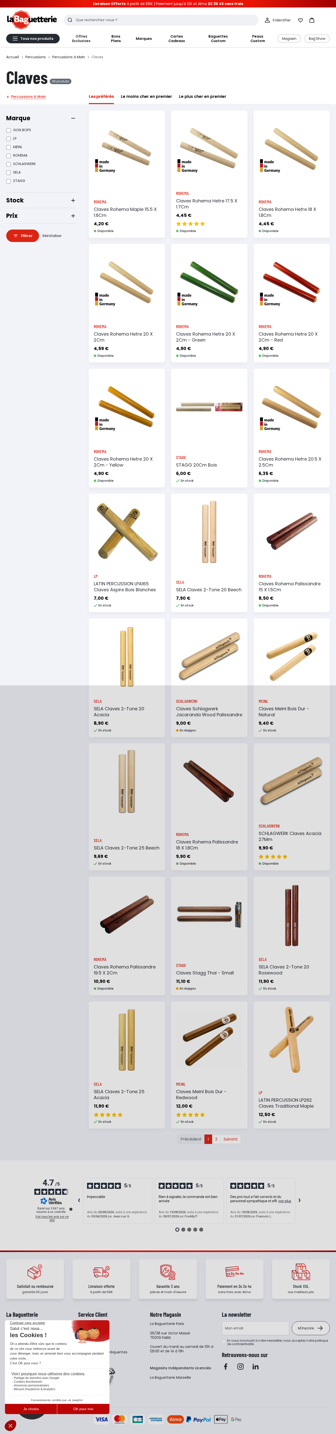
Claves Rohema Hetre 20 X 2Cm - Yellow (123, 462)
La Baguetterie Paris (167, 1323)
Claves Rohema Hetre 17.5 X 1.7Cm (206, 204)
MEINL (17, 147)
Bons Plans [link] (116, 38)
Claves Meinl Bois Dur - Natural (284, 712)
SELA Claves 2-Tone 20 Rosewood (284, 970)
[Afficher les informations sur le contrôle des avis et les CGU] (71, 1209)
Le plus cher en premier (202, 96)
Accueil (12, 57)
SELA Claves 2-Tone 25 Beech (126, 848)
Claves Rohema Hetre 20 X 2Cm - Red (288, 337)
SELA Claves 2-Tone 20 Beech (208, 590)
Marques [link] (144, 38)
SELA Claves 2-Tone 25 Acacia (119, 1094)
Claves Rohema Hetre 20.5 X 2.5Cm (290, 462)
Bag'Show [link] (317, 38)
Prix (12, 216)
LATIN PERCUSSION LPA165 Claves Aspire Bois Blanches (125, 587)
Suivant (231, 1139)
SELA (17, 172)
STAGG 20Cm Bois (196, 465)
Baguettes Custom (218, 38)
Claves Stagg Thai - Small (205, 973)
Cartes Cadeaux (176, 38)
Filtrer (27, 235)
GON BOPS (22, 130)
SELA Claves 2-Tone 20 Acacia (119, 712)
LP (15, 138)
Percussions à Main (68, 57)
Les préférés (101, 96)
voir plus (284, 1201)
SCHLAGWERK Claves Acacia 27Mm (290, 836)
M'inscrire (306, 1328)
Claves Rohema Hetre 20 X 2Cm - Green (205, 337)
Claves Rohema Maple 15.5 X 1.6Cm (125, 212)
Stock (15, 200)
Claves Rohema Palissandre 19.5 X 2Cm (125, 970)
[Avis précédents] (79, 1200)
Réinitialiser (52, 236)
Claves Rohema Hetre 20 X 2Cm (123, 337)
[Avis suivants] (299, 1200)
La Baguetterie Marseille (170, 1377)
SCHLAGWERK (24, 164)
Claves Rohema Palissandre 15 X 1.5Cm (290, 587)
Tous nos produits (36, 38)
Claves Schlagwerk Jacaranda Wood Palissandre (209, 712)
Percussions (35, 57)
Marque (18, 118)
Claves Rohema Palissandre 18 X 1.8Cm (207, 845)
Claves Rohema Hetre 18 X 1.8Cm (287, 212)
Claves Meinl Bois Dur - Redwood (201, 1094)
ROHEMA (20, 155)
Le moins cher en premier (146, 96)
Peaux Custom (257, 38)
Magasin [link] (289, 38)
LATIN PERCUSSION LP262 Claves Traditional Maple (286, 1103)
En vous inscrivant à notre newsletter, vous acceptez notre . (277, 1342)
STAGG (19, 181)
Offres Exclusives (81, 38)
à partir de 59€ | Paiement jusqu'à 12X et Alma (168, 3)
